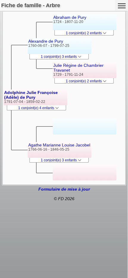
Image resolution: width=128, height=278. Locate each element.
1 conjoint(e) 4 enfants (36, 108)
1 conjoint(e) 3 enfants (59, 57)
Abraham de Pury (69, 17)
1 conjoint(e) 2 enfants (84, 33)
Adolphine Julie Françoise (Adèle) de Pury (31, 95)
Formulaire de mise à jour (64, 189)
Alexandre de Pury (45, 41)
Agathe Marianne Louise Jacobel (59, 145)
